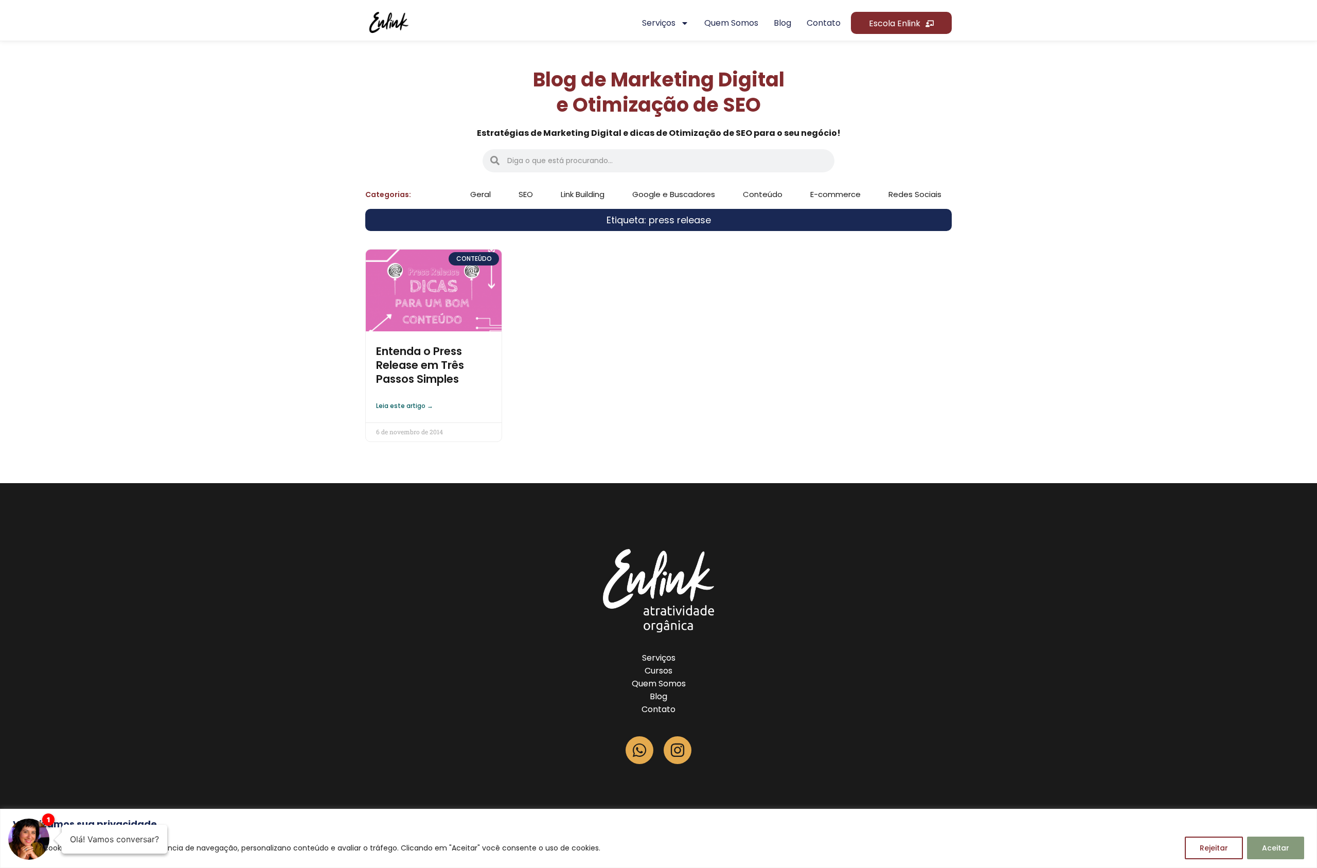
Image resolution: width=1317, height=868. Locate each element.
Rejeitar (1214, 848)
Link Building (582, 194)
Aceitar (1275, 848)
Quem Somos (659, 683)
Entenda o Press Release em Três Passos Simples (420, 365)
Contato (824, 23)
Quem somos (731, 23)
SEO (526, 194)
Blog (782, 23)
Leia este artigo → (404, 405)
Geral (480, 194)
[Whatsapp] (639, 750)
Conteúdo (762, 194)
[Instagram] (677, 750)
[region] (658, 838)
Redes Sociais (914, 194)
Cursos (658, 671)
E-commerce (835, 194)
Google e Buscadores (673, 194)
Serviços (658, 23)
